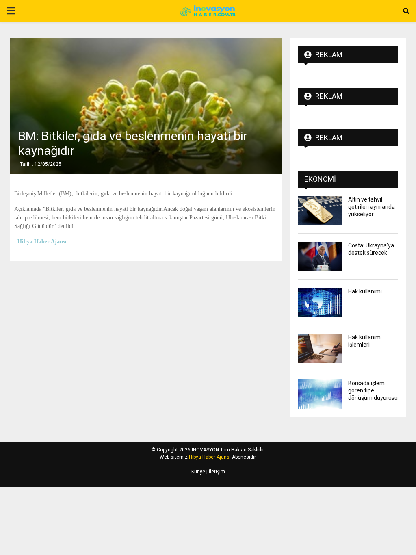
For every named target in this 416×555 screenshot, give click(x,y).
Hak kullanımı (365, 291)
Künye (198, 472)
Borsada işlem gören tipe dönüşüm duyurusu (373, 390)
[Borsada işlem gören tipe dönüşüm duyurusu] (320, 394)
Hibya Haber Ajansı (210, 457)
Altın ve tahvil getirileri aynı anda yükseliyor (371, 206)
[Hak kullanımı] (320, 302)
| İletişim (215, 472)
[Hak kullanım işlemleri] (320, 348)
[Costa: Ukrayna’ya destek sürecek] (320, 256)
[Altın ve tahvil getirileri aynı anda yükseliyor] (320, 210)
